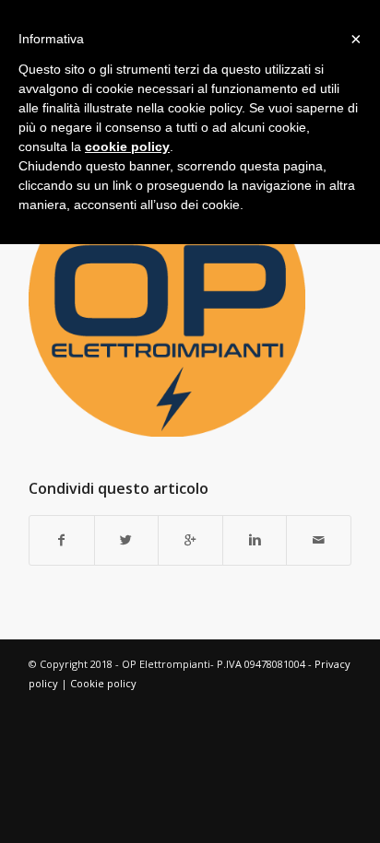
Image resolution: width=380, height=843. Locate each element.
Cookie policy (103, 683)
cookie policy (127, 146)
